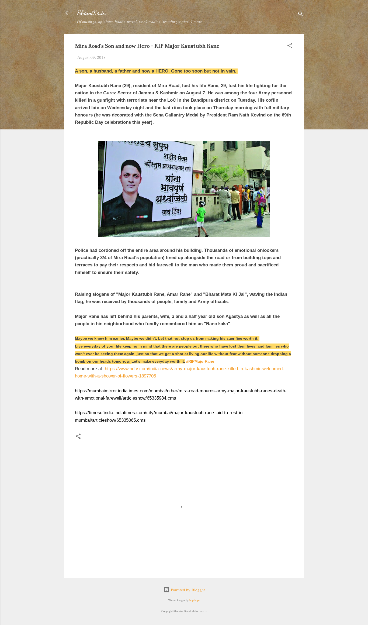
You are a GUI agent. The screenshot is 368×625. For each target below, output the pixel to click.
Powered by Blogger (187, 589)
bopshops (194, 600)
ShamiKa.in (91, 13)
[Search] (300, 14)
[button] (290, 46)
